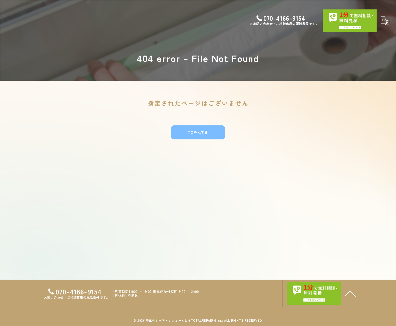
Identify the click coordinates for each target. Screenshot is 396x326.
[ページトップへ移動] (350, 293)
